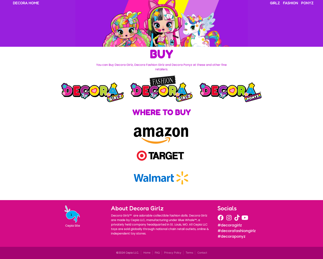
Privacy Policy (172, 252)
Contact (202, 252)
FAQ (157, 252)
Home (146, 252)
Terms (189, 252)
